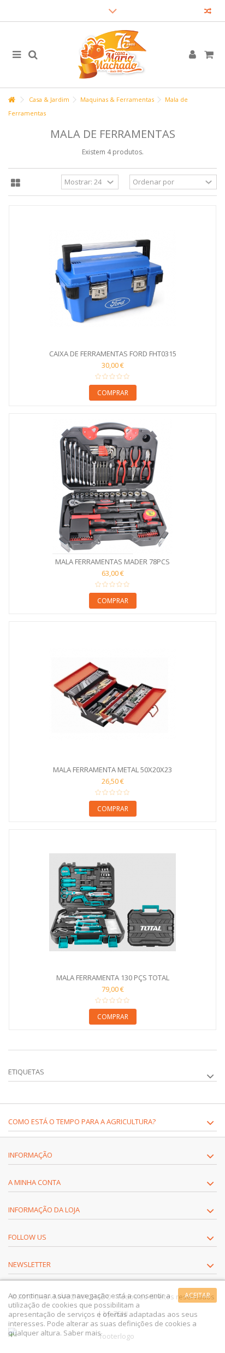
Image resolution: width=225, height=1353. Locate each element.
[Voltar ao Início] (11, 100)
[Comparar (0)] (207, 12)
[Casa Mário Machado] (112, 54)
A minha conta (34, 1182)
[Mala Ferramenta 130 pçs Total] (112, 902)
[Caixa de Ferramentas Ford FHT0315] (112, 278)
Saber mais (82, 1333)
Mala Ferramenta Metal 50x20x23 (112, 769)
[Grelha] (15, 183)
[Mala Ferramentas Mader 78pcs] (112, 486)
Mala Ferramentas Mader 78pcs (112, 561)
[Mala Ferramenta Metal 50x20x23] (112, 694)
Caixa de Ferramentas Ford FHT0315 (112, 354)
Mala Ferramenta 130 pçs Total (112, 977)
